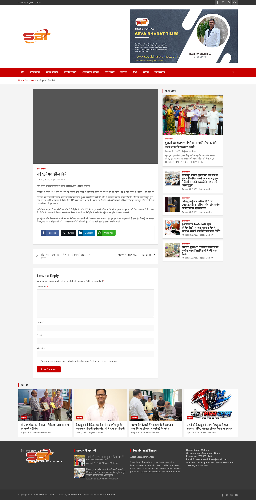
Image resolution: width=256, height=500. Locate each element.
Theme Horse (74, 494)
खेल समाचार (110, 72)
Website (41, 348)
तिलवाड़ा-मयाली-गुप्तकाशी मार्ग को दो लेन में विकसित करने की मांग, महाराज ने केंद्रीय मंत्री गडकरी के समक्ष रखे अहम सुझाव (200, 180)
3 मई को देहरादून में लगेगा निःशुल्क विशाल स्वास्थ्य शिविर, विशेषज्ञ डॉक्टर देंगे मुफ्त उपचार (209, 426)
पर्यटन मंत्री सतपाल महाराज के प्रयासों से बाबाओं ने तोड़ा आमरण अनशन (66, 256)
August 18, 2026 (189, 235)
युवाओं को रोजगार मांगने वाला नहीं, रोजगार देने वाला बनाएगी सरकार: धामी (105, 458)
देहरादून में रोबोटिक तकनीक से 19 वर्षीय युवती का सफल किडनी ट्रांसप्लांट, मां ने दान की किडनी (100, 426)
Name (40, 322)
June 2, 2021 (43, 179)
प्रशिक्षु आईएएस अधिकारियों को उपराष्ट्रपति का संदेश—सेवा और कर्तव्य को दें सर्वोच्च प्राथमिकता (201, 205)
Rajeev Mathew (58, 179)
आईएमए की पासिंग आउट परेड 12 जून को (134, 254)
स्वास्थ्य (146, 72)
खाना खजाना (160, 72)
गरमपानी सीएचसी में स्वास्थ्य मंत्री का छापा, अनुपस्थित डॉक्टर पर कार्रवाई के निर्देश (152, 426)
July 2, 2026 (81, 432)
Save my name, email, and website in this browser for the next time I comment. (79, 361)
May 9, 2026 (137, 432)
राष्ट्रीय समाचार (70, 72)
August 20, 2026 (189, 189)
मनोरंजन (123, 72)
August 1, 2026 (28, 432)
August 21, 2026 (172, 151)
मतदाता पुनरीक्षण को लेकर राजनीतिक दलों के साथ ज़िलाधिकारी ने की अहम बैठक (200, 250)
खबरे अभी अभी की (86, 450)
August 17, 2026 (189, 258)
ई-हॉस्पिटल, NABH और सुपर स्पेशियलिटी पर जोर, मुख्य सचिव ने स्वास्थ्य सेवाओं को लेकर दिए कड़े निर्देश (201, 228)
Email (40, 335)
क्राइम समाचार (52, 72)
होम (22, 72)
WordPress (110, 494)
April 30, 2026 (193, 432)
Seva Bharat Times (45, 494)
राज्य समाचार (35, 72)
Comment (42, 286)
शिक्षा (135, 72)
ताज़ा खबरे (170, 91)
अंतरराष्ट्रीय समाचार (90, 72)
